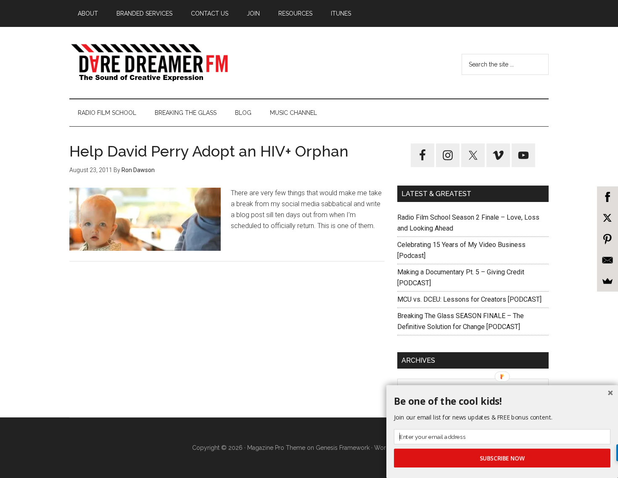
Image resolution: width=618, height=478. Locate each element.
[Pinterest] (607, 239)
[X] (607, 217)
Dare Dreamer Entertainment (149, 63)
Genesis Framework (343, 447)
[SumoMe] (607, 281)
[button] (502, 401)
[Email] (607, 260)
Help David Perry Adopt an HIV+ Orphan (209, 151)
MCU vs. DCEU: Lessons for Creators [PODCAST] (469, 299)
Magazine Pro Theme (276, 447)
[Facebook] (607, 196)
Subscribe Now (502, 458)
